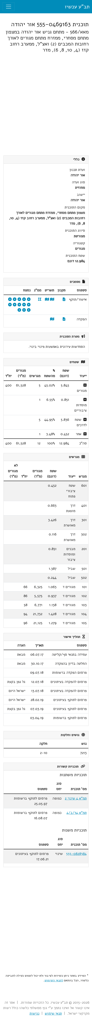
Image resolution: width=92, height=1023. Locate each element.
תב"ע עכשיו (77, 6)
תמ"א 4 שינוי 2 (76, 798)
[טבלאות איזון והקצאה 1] (14, 304)
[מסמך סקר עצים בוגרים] (19, 304)
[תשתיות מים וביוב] (24, 310)
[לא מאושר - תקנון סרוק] (64, 319)
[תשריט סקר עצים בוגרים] (24, 304)
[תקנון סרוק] (64, 299)
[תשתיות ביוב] (29, 304)
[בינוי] (29, 299)
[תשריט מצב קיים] (47, 299)
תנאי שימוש (53, 1013)
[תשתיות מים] (19, 299)
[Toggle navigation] (9, 6)
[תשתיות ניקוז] (14, 299)
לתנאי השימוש (54, 980)
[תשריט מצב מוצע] (52, 299)
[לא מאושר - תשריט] (52, 319)
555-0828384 (76, 853)
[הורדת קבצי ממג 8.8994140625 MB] (39, 299)
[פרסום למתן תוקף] (10, 299)
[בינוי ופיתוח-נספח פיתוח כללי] (19, 310)
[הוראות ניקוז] (29, 310)
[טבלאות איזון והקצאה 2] (10, 304)
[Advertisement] (46, 104)
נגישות (34, 1013)
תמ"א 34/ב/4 (77, 812)
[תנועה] (24, 299)
